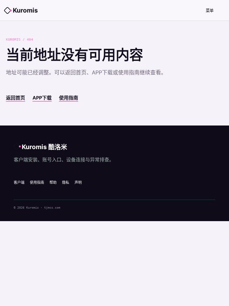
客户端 (19, 182)
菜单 (209, 10)
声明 (78, 182)
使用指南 (68, 98)
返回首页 (15, 98)
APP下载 (42, 98)
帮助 (53, 182)
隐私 (65, 182)
